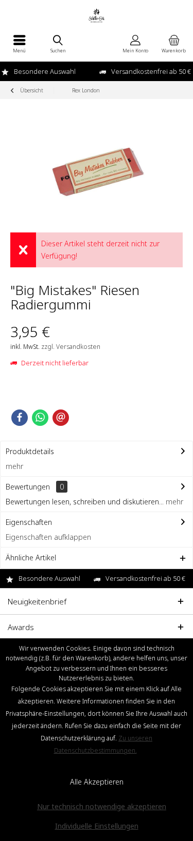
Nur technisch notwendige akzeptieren (101, 806)
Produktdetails (30, 451)
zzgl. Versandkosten (70, 346)
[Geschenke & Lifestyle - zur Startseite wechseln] (96, 15)
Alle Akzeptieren (97, 782)
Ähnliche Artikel (31, 557)
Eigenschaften (29, 522)
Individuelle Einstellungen (96, 826)
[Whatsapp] (40, 417)
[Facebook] (19, 417)
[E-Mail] (60, 417)
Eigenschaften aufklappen (48, 537)
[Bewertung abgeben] (69, 318)
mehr (14, 466)
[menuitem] (19, 44)
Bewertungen (28, 487)
